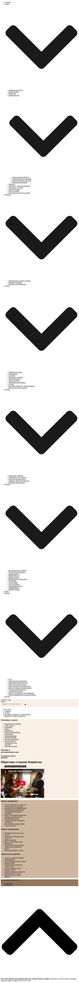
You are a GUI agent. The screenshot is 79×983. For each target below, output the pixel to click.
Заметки (11, 184)
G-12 (10, 679)
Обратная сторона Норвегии (15, 766)
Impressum (8, 885)
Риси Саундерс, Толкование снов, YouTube (11, 742)
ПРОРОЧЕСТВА (10, 738)
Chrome (3, 980)
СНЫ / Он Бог (9, 725)
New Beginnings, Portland (17, 570)
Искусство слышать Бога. (17, 684)
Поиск (3, 701)
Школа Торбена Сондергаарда (19, 686)
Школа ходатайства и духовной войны (22, 695)
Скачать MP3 (13, 583)
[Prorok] (6, 700)
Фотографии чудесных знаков (15, 861)
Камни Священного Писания (15, 872)
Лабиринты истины (15, 372)
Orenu (7, 729)
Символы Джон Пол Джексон (18, 481)
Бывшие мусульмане (19, 182)
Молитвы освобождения (17, 284)
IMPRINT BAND (14, 589)
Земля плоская (13, 381)
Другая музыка (13, 577)
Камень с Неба (10, 870)
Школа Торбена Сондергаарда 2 (20, 688)
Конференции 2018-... (16, 90)
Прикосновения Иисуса (20, 177)
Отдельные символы (15, 476)
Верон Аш (12, 94)
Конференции (13, 92)
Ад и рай (11, 376)
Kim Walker (12, 581)
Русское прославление (16, 572)
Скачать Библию (10, 736)
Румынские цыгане (15, 586)
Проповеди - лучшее (15, 188)
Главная (8, 2)
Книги (7, 591)
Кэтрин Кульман (14, 189)
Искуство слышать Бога (17, 479)
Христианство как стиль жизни (19, 193)
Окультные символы (15, 377)
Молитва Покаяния (15, 282)
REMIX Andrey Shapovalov (17, 579)
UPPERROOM (13, 588)
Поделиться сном (11, 746)
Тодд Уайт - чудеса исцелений (19, 186)
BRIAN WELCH (13, 576)
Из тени (11, 384)
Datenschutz (9, 883)
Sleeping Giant (13, 574)
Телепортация (10, 859)
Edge (15, 980)
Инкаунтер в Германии (13, 724)
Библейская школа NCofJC (18, 683)
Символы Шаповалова (16, 483)
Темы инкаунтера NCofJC (17, 681)
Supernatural (12, 374)
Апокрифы (8, 727)
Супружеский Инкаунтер (17, 690)
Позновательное (14, 379)
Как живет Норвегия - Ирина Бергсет (21, 386)
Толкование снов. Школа (17, 477)
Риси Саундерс (13, 191)
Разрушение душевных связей (19, 281)
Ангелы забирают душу (13, 868)
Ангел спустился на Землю (14, 858)
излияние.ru (9, 731)
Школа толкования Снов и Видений (21, 693)
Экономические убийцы (16, 382)
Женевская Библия (11, 739)
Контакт (7, 696)
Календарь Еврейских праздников (12, 733)
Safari (9, 980)
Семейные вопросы (15, 691)
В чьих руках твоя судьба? (17, 388)
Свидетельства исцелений (21, 179)
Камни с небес (10, 863)
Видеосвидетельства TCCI (21, 181)
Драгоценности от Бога (13, 873)
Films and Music (14, 584)
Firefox (73, 979)
